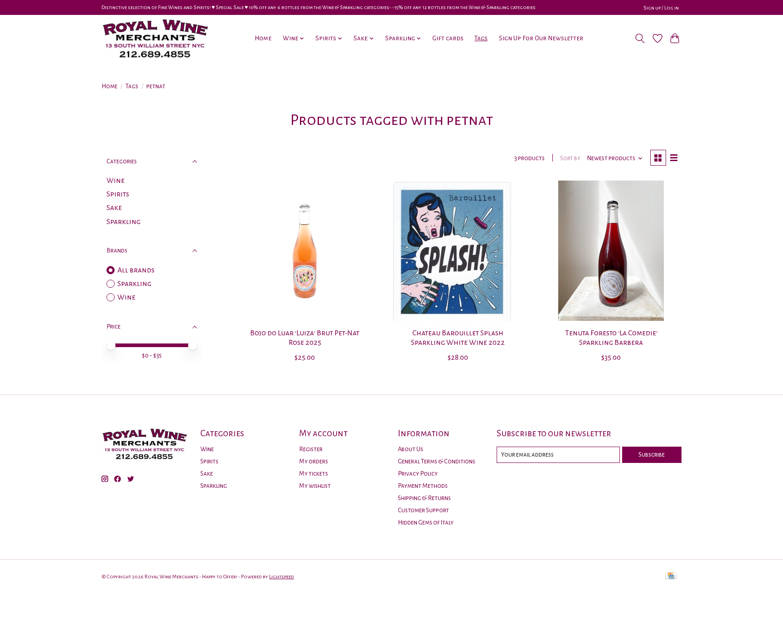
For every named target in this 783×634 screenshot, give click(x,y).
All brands (136, 270)
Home (263, 38)
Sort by (570, 158)
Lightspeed (281, 576)
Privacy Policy (418, 473)
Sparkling (123, 222)
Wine (115, 180)
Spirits (117, 194)
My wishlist (315, 485)
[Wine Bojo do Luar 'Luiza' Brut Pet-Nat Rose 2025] (305, 251)
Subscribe (651, 454)
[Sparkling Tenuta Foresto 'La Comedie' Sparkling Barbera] (611, 251)
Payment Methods (423, 485)
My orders (313, 461)
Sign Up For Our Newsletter (541, 38)
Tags (481, 38)
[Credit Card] (671, 576)
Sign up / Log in (661, 7)
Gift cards (448, 38)
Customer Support (423, 510)
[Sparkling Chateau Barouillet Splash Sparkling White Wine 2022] (457, 251)
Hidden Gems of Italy (426, 522)
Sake (114, 208)
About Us (410, 449)
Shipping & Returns (424, 498)
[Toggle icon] (640, 38)
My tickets (313, 473)
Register (311, 449)
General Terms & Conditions (436, 461)
